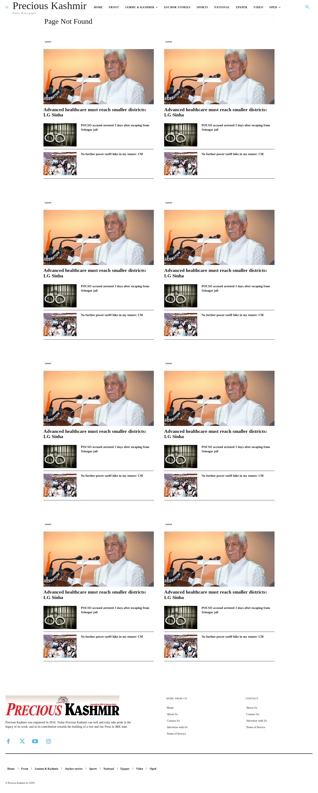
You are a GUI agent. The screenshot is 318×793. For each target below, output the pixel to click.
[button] (307, 7)
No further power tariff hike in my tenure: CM (112, 154)
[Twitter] (21, 741)
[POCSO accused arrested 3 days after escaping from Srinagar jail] (60, 134)
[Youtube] (35, 741)
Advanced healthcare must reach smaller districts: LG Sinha (94, 112)
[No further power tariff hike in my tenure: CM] (60, 163)
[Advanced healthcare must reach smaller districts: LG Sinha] (98, 76)
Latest (48, 41)
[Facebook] (8, 741)
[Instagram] (48, 741)
